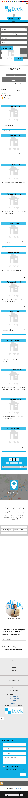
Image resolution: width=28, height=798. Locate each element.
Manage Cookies (15, 795)
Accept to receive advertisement (13, 649)
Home (14, 660)
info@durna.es (14, 696)
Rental (14, 667)
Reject (21, 795)
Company (14, 674)
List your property (14, 79)
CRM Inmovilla (17, 788)
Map (2, 718)
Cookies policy (14, 690)
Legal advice (14, 687)
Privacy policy (14, 684)
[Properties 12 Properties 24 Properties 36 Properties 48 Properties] (12, 467)
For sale (14, 664)
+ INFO (24, 131)
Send (14, 642)
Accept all (7, 795)
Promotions (14, 670)
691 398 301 (14, 703)
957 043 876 (14, 700)
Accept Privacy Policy (10, 646)
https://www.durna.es (14, 698)
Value (14, 532)
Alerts (16, 75)
